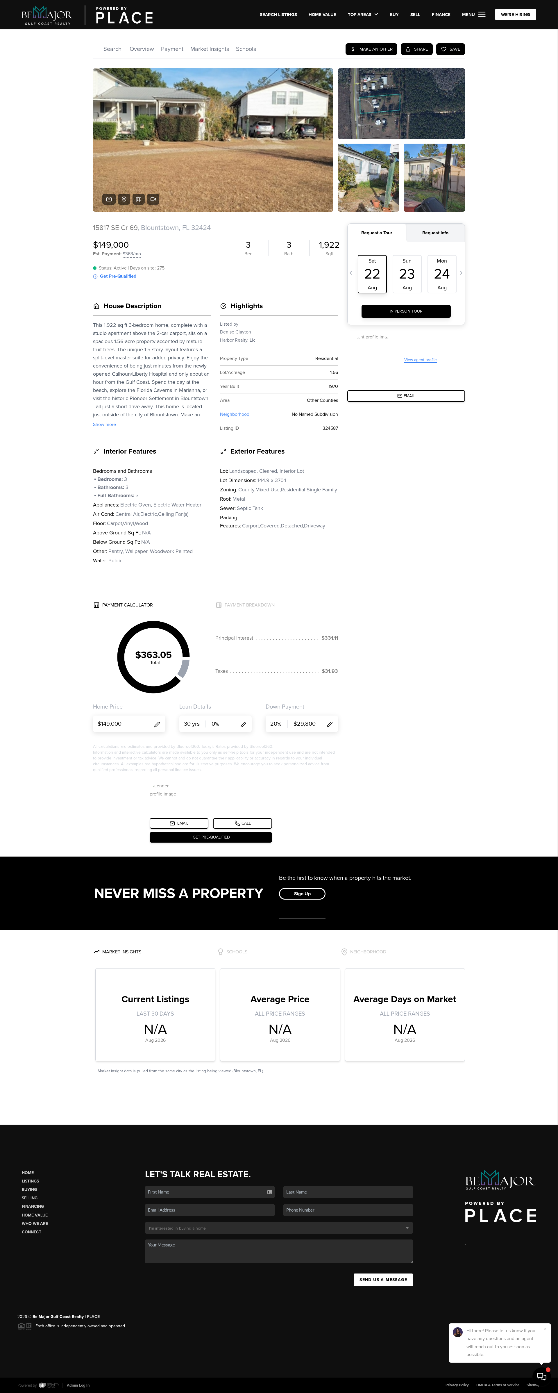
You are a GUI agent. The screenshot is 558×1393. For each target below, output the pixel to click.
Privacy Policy (457, 1385)
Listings (30, 1181)
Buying (29, 1189)
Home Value (322, 14)
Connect (31, 1232)
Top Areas (360, 14)
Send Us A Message (383, 1279)
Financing (33, 1206)
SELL (415, 14)
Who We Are (35, 1223)
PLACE (93, 1316)
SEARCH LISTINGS (278, 14)
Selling (29, 1198)
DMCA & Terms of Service (497, 1385)
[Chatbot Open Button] (541, 1376)
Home (28, 1172)
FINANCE (441, 14)
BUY (394, 14)
